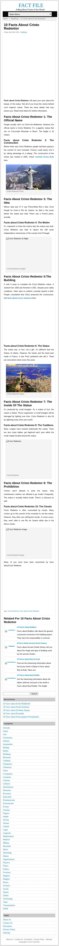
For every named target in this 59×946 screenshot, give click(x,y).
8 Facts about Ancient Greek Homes (32, 643)
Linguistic (7, 833)
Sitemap (6, 933)
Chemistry (7, 767)
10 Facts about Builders (27, 627)
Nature (6, 856)
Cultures (6, 784)
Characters (7, 764)
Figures (6, 813)
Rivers (5, 882)
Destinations (8, 787)
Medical (6, 840)
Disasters (7, 790)
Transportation (9, 905)
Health (5, 817)
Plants (5, 866)
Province (6, 872)
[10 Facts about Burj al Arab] (10, 662)
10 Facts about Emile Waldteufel (16, 704)
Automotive (8, 744)
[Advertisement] (29, 66)
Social (5, 889)
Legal (5, 830)
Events (6, 807)
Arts (5, 734)
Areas (5, 731)
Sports (6, 892)
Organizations (9, 859)
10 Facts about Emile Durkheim (16, 707)
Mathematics (8, 836)
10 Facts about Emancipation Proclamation (21, 717)
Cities (5, 771)
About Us (7, 920)
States (6, 895)
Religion (6, 879)
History (6, 820)
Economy (7, 794)
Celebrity (6, 761)
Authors (6, 741)
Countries (7, 777)
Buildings (14, 19)
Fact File (31, 5)
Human (6, 823)
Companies (7, 774)
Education (7, 797)
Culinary (6, 780)
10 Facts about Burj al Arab (28, 659)
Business (7, 757)
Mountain (7, 846)
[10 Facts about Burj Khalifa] (10, 678)
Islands (6, 826)
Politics (6, 869)
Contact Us (7, 923)
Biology (6, 748)
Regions (6, 876)
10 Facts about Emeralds (13, 714)
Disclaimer (7, 926)
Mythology (7, 853)
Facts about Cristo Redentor (29, 611)
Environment (8, 803)
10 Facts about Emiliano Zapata (16, 710)
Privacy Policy (9, 929)
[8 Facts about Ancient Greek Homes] (10, 646)
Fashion (6, 810)
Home (5, 19)
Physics (6, 863)
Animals (6, 728)
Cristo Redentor (13, 611)
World (5, 909)
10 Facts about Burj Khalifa (28, 675)
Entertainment (9, 800)
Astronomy (7, 738)
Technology (8, 899)
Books (5, 751)
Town (5, 902)
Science (6, 886)
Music (5, 849)
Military (6, 843)
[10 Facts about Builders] (10, 630)
